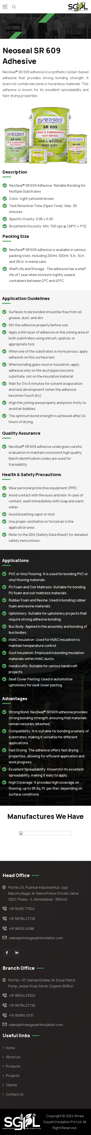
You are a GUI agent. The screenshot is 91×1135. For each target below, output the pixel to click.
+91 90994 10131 (21, 1015)
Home (10, 1047)
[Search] (14, 7)
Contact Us (15, 1094)
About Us (13, 1057)
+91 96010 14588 (21, 928)
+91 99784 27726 (22, 918)
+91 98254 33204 (22, 995)
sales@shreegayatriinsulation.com (36, 938)
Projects (12, 1075)
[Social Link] (7, 952)
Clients (11, 1085)
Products (13, 1066)
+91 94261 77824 (22, 908)
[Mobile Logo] (77, 6)
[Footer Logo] (22, 1121)
